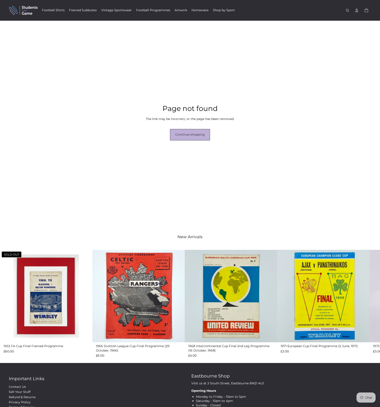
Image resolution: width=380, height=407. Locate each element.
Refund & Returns (22, 397)
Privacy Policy (20, 402)
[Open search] (347, 10)
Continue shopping (190, 134)
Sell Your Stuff (20, 392)
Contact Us (17, 387)
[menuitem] (53, 10)
